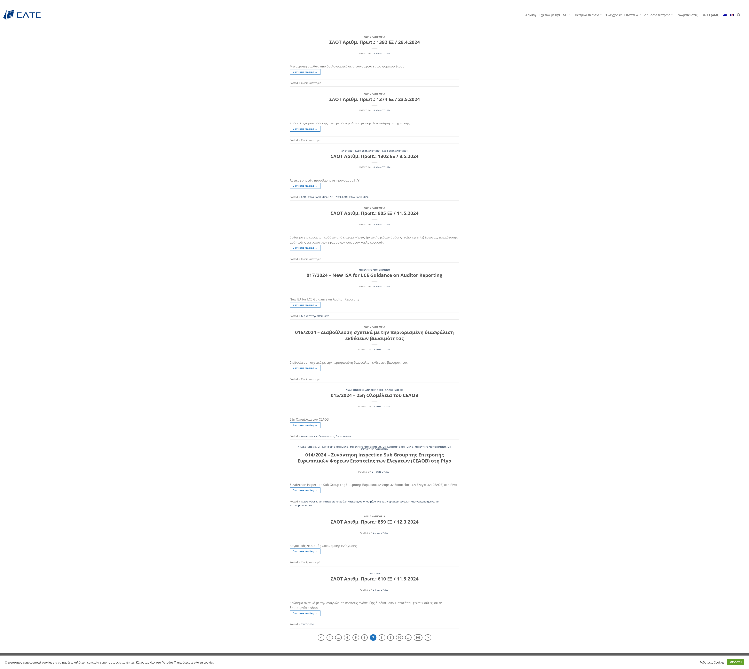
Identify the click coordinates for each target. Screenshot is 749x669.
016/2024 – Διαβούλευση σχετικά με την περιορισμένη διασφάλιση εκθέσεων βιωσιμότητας (374, 335)
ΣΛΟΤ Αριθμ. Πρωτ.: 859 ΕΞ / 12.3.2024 (375, 521)
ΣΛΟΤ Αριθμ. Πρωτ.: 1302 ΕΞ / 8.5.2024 (375, 156)
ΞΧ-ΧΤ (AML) (710, 15)
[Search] (738, 15)
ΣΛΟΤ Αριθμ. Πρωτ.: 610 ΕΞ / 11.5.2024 (375, 578)
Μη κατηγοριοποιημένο (374, 269)
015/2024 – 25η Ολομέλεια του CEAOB (374, 395)
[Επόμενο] (428, 637)
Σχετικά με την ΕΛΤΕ (554, 15)
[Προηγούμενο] (321, 637)
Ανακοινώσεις (355, 389)
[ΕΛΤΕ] (22, 15)
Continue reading (305, 72)
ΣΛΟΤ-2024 (348, 150)
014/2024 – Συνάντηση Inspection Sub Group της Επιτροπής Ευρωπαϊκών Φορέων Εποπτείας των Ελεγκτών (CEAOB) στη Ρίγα (375, 457)
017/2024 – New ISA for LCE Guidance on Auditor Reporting (374, 275)
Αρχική (530, 15)
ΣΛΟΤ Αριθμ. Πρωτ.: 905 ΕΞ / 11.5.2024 (375, 213)
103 (418, 637)
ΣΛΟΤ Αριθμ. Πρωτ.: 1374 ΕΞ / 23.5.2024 (374, 99)
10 (399, 637)
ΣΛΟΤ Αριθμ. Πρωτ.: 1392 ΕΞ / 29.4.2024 (374, 42)
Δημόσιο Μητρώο (657, 15)
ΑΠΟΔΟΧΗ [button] (735, 662)
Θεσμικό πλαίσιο (587, 15)
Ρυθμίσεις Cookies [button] (711, 662)
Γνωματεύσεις (687, 15)
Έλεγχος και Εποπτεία (621, 15)
